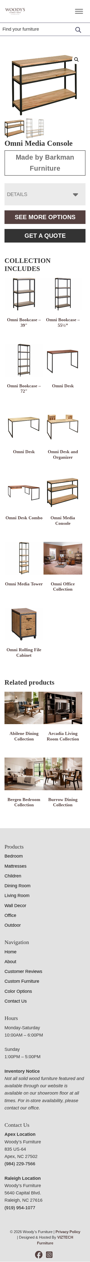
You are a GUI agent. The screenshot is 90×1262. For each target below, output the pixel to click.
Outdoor (12, 925)
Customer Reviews (23, 971)
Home (10, 951)
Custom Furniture (21, 981)
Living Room (17, 895)
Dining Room (17, 885)
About (10, 961)
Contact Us (15, 1001)
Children (12, 875)
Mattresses (15, 866)
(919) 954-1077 (19, 1207)
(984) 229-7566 (19, 1163)
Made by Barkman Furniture (45, 163)
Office (10, 915)
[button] (76, 59)
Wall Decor (15, 905)
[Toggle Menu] (79, 11)
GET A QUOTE (45, 235)
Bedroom (13, 856)
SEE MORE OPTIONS (45, 217)
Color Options (18, 991)
